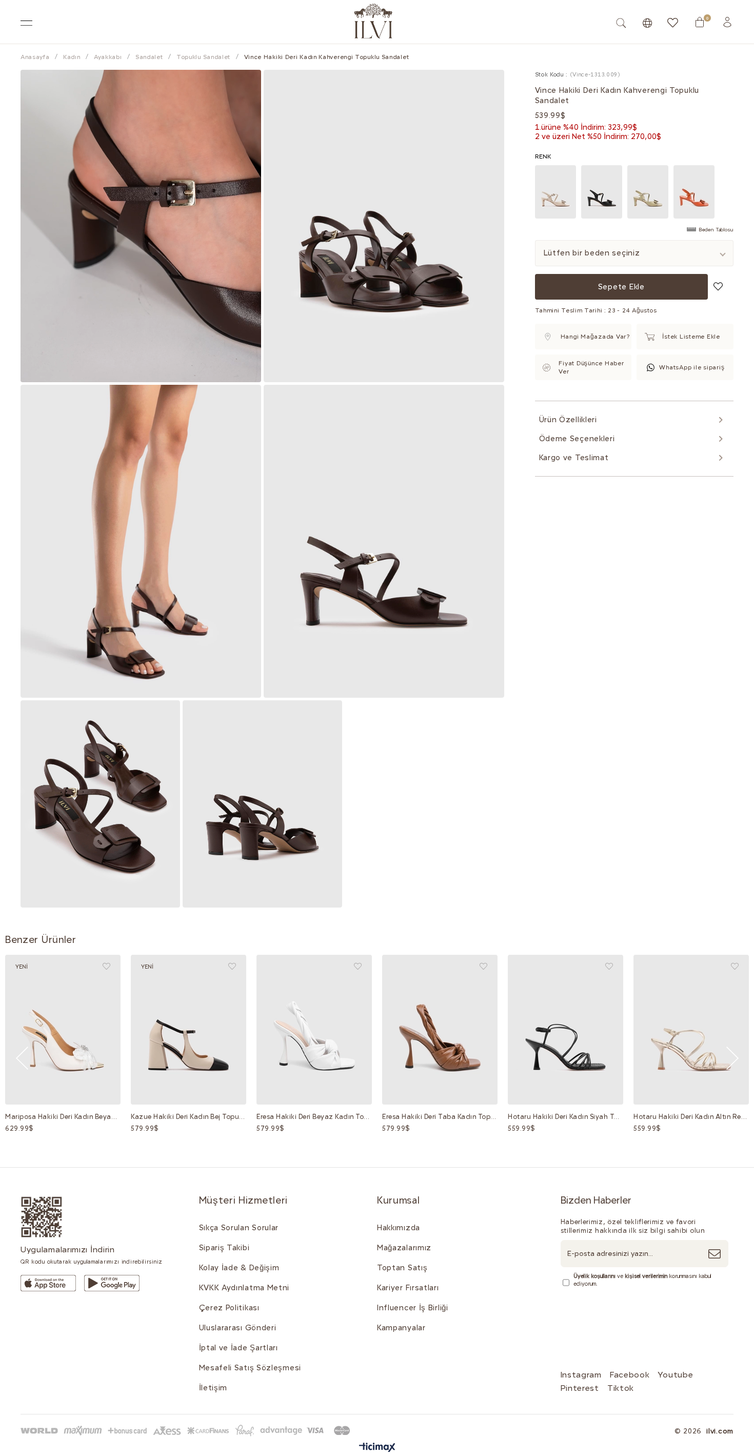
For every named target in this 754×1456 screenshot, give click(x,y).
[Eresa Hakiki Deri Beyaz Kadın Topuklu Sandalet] (314, 1030)
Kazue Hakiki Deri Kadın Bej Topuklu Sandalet (188, 1116)
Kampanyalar (401, 1328)
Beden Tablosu (716, 229)
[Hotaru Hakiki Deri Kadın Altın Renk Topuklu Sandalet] (691, 1030)
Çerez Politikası (229, 1308)
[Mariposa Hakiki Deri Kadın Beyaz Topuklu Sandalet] (63, 1030)
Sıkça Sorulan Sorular (239, 1228)
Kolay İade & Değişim (239, 1268)
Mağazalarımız (404, 1248)
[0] (699, 22)
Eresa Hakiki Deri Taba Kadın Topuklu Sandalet (440, 1116)
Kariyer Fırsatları (408, 1288)
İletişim (213, 1388)
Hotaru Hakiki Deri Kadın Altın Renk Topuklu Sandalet (691, 1116)
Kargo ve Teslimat (574, 457)
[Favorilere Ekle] (718, 286)
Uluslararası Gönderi (237, 1328)
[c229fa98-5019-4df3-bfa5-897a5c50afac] (187, 1431)
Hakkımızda (398, 1228)
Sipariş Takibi (224, 1248)
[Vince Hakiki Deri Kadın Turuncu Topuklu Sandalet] (694, 192)
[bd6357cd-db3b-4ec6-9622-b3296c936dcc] (112, 1283)
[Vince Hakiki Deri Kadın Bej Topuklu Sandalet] (555, 192)
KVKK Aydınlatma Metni (244, 1288)
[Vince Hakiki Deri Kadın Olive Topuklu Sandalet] (647, 192)
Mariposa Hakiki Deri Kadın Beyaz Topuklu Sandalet (63, 1116)
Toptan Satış (402, 1268)
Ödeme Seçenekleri (577, 439)
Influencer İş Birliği (412, 1308)
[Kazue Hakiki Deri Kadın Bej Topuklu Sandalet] (188, 1030)
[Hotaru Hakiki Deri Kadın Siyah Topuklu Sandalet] (565, 1030)
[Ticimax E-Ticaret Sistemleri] (377, 1448)
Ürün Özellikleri (568, 420)
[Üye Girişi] (727, 22)
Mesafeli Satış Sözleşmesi (250, 1368)
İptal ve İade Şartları (238, 1348)
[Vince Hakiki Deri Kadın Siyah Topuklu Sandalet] (601, 192)
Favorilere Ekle (106, 966)
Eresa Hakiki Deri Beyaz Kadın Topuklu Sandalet (314, 1116)
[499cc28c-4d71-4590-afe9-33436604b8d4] (48, 1283)
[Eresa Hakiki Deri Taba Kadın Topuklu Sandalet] (440, 1030)
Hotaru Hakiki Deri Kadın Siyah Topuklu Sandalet (565, 1116)
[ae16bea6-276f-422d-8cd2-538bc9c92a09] (42, 1217)
